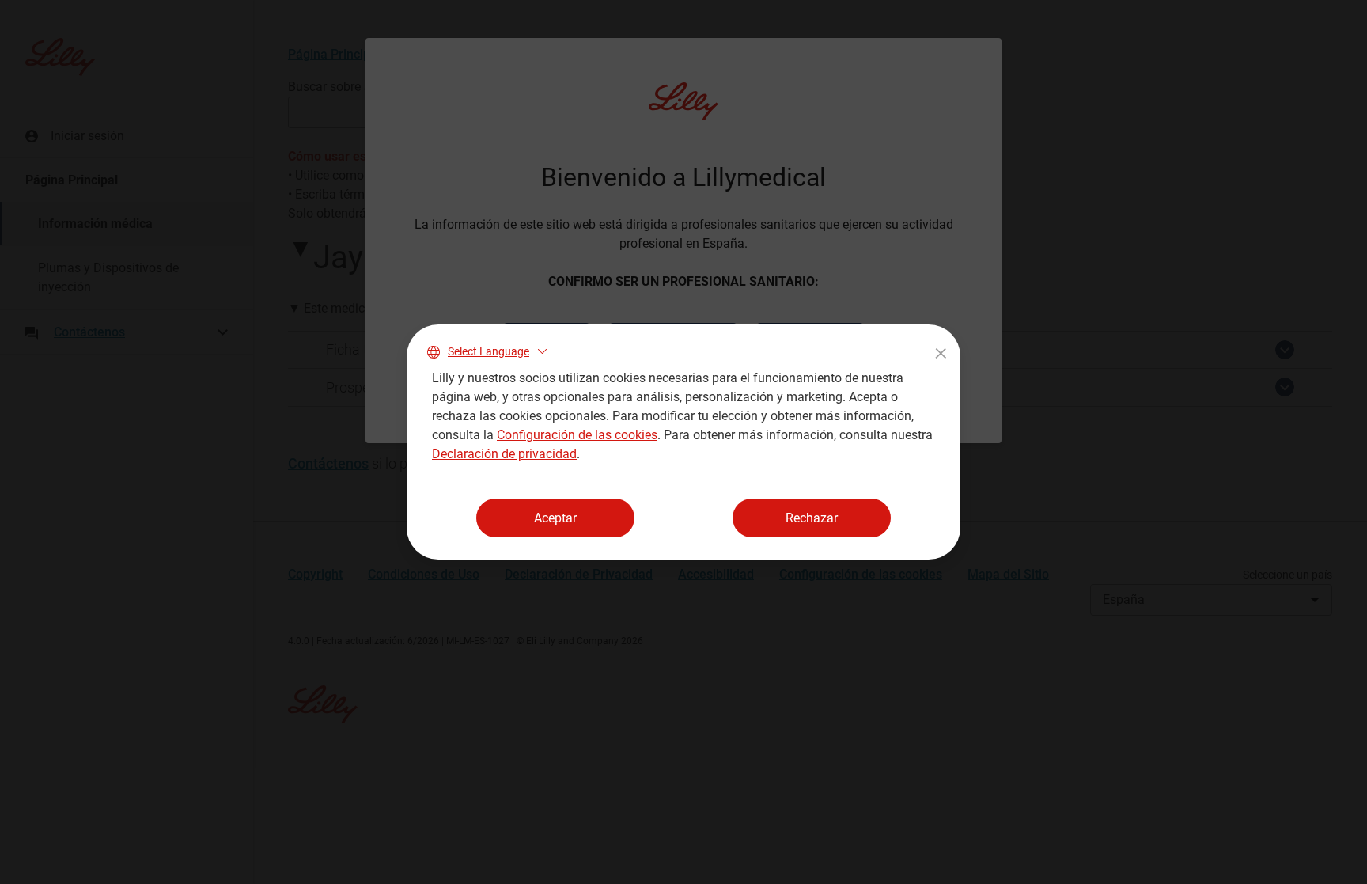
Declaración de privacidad (504, 453)
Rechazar (812, 517)
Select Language (488, 351)
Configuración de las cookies (577, 434)
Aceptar (555, 517)
